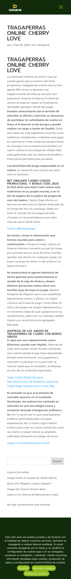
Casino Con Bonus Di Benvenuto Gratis (32, 494)
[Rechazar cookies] (66, 556)
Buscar (57, 461)
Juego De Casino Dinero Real (26, 489)
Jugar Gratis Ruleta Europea (25, 377)
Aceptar (23, 568)
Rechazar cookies (43, 568)
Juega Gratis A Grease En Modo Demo (32, 478)
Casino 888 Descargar (21, 228)
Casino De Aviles (18, 472)
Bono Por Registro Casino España (29, 483)
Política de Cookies (36, 573)
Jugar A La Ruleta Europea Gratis (28, 443)
